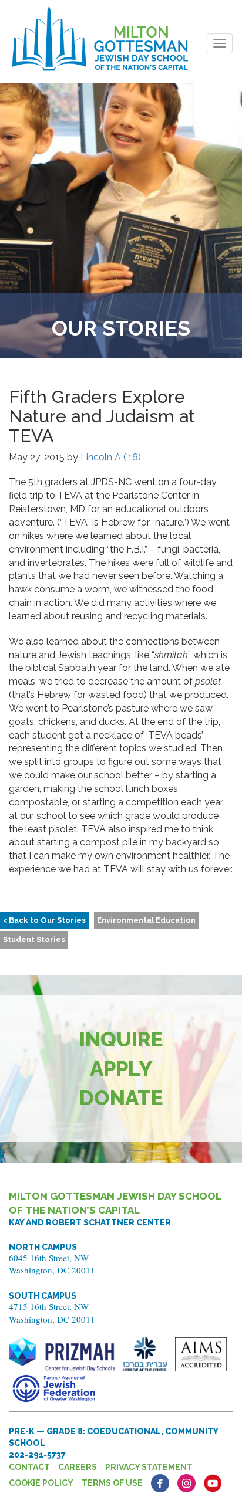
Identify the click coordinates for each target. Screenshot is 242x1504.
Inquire (121, 1039)
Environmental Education (146, 920)
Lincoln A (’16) (110, 457)
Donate (121, 1098)
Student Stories (34, 939)
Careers (77, 1467)
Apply (121, 1068)
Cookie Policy (41, 1483)
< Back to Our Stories (44, 920)
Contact (29, 1467)
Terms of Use (112, 1483)
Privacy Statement (149, 1467)
